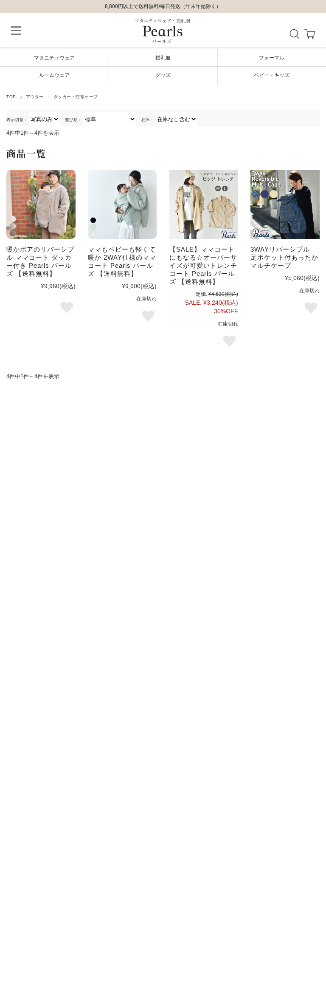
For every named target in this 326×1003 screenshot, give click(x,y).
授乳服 (163, 58)
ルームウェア (54, 75)
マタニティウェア (54, 58)
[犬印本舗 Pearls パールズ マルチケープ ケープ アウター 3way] (284, 204)
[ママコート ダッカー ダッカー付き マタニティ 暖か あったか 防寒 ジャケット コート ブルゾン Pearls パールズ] (122, 204)
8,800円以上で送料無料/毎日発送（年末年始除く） (163, 6)
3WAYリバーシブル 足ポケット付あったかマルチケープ (284, 257)
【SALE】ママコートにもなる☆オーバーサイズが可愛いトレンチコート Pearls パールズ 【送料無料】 (203, 265)
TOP (11, 96)
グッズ (163, 75)
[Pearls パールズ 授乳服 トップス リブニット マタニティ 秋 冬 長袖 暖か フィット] (203, 204)
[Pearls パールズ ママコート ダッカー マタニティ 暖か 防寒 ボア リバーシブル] (40, 204)
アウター (35, 96)
